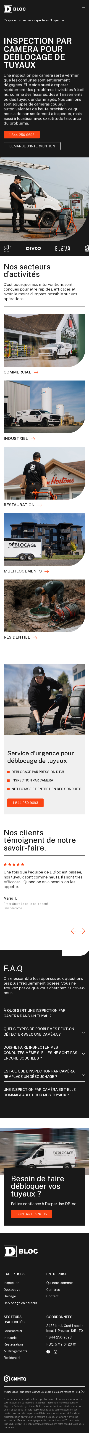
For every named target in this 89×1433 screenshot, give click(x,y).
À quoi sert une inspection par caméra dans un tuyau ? (34, 1013)
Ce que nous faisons (17, 20)
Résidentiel (12, 1358)
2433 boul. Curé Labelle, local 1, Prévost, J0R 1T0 (65, 1328)
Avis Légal (46, 1392)
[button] (73, 932)
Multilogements (15, 1351)
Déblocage (12, 1289)
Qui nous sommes (59, 1283)
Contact (52, 1296)
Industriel (11, 1338)
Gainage (10, 1296)
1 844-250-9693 (21, 135)
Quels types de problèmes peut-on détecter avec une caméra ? (39, 1032)
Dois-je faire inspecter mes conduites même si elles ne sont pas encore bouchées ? (40, 1052)
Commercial (13, 1331)
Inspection (11, 1283)
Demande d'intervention (32, 146)
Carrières (53, 1289)
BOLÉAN (80, 1392)
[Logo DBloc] (15, 9)
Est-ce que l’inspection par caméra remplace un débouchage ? (39, 1074)
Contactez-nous (31, 1214)
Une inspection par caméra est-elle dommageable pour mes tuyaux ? (40, 1092)
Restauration (13, 1344)
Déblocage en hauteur (20, 1303)
